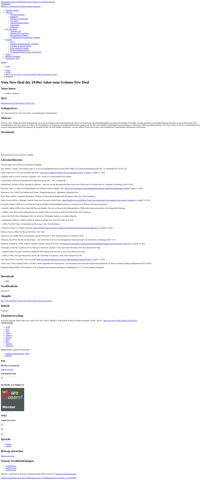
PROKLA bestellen (13, 56)
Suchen (3, 62)
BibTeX (9, 356)
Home (8, 70)
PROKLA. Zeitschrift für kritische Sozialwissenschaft (20, 6)
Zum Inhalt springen (8, 2)
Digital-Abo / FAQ (13, 58)
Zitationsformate (7, 323)
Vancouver (9, 346)
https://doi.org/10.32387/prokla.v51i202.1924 (17, 103)
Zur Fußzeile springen (47, 2)
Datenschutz (14, 25)
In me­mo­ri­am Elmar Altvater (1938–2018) (25, 52)
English (8, 446)
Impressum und (61, 474)
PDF (7, 281)
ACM (8, 327)
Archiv (8, 54)
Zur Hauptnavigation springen (27, 2)
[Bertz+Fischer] (7, 370)
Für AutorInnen (11, 29)
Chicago (9, 335)
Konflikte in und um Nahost (20, 46)
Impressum (14, 27)
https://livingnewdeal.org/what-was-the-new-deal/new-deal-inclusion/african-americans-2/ (66, 228)
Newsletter (14, 21)
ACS (7, 329)
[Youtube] (2, 434)
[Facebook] (2, 425)
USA (12, 42)
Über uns (9, 12)
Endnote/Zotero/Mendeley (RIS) (17, 354)
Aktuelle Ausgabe (12, 10)
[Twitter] (2, 430)
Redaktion (14, 17)
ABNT (8, 333)
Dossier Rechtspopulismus (20, 50)
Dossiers (9, 40)
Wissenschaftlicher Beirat (19, 23)
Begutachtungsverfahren (19, 35)
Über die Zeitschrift (17, 15)
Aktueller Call (15, 31)
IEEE (8, 340)
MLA (8, 342)
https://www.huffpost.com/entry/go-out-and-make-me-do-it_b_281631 (66, 173)
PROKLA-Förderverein (19, 19)
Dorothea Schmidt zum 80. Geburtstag (24, 44)
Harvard (9, 337)
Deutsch (9, 444)
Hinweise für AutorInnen (19, 33)
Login (8, 66)
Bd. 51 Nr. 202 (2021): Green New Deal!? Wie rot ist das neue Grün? (31, 74)
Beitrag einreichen (7, 456)
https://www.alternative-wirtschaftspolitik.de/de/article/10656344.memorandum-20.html (97, 188)
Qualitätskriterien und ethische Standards (25, 38)
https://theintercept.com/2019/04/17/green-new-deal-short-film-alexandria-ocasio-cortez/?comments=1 (99, 200)
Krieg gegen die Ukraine (19, 48)
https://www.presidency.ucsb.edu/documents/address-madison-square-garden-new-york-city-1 (97, 244)
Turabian (9, 344)
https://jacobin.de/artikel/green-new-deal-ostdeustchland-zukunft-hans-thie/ (64, 259)
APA (7, 331)
